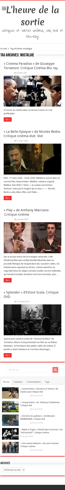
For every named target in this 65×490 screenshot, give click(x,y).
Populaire (18, 382)
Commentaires (34, 382)
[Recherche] (55, 370)
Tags (47, 382)
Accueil (4, 48)
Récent (6, 382)
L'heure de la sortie (32, 16)
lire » (8, 119)
